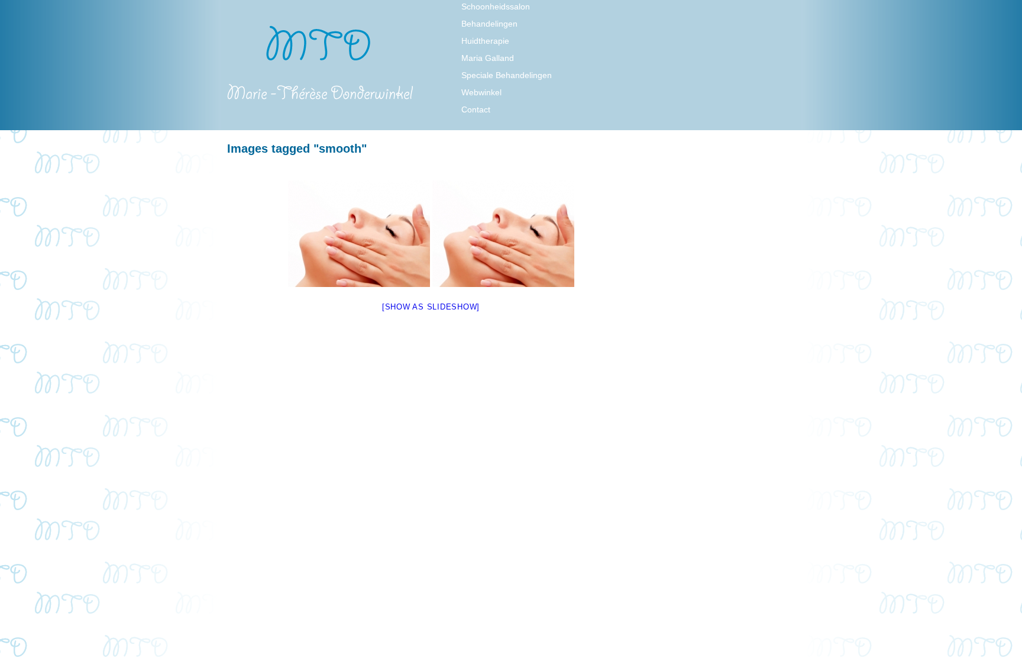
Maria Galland (487, 58)
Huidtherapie (485, 41)
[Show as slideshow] (431, 306)
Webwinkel (481, 92)
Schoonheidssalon (495, 6)
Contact (475, 109)
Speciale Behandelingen (506, 75)
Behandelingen (489, 23)
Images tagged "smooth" (297, 148)
